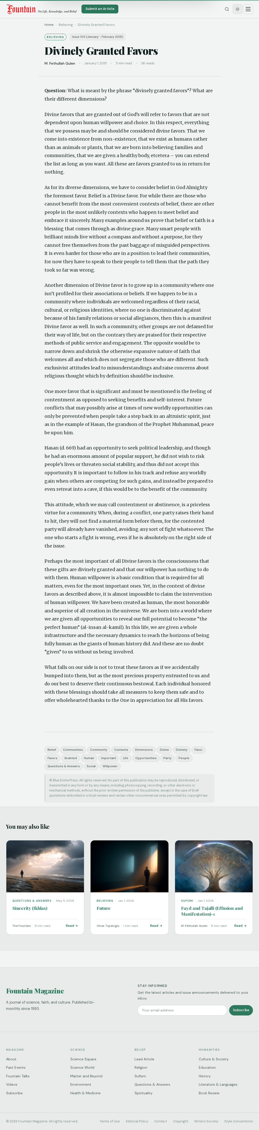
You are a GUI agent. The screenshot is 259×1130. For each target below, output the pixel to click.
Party (167, 758)
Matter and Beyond (86, 1076)
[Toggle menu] (248, 9)
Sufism (140, 1076)
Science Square (83, 1059)
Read (70, 926)
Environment (80, 1084)
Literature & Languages (218, 1084)
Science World (82, 1067)
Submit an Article (99, 9)
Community (98, 750)
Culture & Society (214, 1059)
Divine (164, 750)
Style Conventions (238, 1121)
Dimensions (144, 750)
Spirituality (144, 1093)
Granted (70, 758)
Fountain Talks (18, 1076)
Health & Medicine (85, 1093)
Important (108, 758)
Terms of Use (110, 1121)
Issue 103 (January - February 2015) (97, 37)
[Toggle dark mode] (237, 9)
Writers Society (206, 1121)
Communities (73, 750)
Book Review (209, 1093)
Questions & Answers (64, 766)
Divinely (181, 750)
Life (125, 758)
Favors (52, 758)
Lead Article (144, 1059)
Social (91, 766)
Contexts (121, 750)
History (205, 1076)
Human (89, 758)
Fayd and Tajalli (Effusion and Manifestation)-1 (212, 911)
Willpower (110, 766)
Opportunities (146, 758)
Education (207, 1067)
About (11, 1059)
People (184, 758)
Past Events (16, 1067)
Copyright (180, 1121)
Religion (141, 1067)
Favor (199, 750)
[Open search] (227, 9)
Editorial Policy (137, 1121)
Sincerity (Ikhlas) (29, 908)
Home (49, 25)
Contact (160, 1121)
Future (104, 908)
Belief (52, 750)
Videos (11, 1084)
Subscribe (241, 1010)
